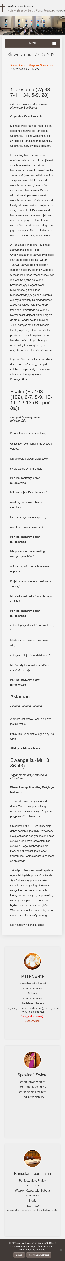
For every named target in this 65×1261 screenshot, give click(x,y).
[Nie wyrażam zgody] (60, 1250)
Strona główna (18, 65)
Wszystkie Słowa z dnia (41, 65)
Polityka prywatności (39, 1255)
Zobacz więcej (32, 1020)
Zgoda (19, 1255)
